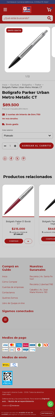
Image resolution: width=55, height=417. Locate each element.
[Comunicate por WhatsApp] (50, 404)
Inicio (4, 85)
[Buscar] (49, 18)
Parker (38, 85)
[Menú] (5, 9)
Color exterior (7, 130)
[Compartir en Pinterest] (23, 159)
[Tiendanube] (11, 406)
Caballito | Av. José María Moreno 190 (39, 291)
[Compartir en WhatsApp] (5, 158)
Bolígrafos (27, 85)
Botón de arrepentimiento (21, 401)
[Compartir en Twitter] (17, 159)
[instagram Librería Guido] (5, 320)
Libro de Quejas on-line (13, 303)
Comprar (13, 241)
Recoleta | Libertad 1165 (41, 284)
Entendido (46, 413)
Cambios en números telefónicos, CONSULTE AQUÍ (27, 2)
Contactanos (8, 292)
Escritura (14, 85)
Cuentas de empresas (13, 287)
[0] (49, 10)
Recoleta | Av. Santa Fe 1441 (41, 277)
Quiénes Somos (10, 298)
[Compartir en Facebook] (11, 159)
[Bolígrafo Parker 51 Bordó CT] (28, 241)
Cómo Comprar (9, 282)
